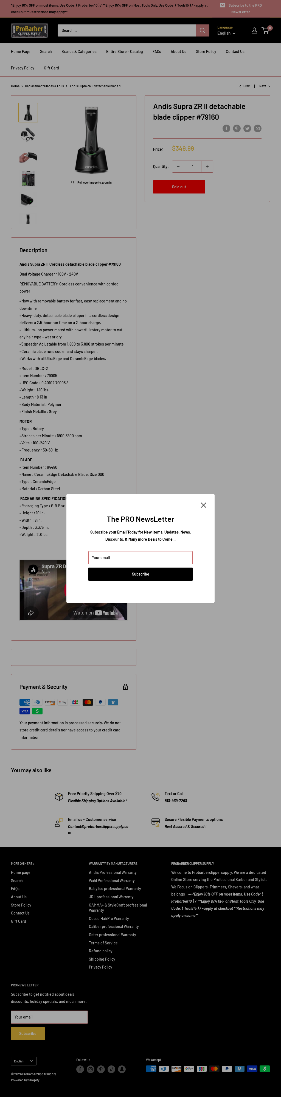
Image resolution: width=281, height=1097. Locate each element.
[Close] (203, 504)
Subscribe (140, 574)
